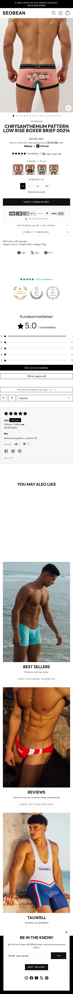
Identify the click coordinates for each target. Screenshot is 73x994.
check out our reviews (36, 804)
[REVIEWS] (36, 737)
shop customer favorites (36, 679)
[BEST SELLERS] (36, 612)
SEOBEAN (36, 121)
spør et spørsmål (36, 232)
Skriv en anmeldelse (36, 367)
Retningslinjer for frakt (36, 225)
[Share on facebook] (6, 451)
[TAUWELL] (36, 863)
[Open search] (3, 398)
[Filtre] (12, 398)
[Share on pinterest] (20, 451)
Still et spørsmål (36, 376)
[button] (19, 153)
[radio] (18, 169)
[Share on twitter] (13, 451)
